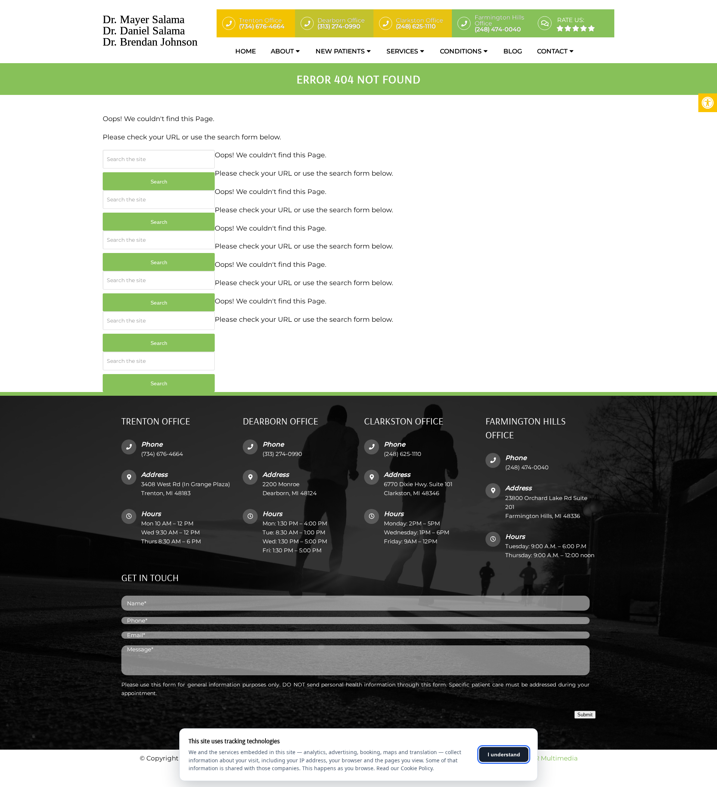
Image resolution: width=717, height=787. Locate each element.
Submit (585, 714)
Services (402, 51)
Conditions (461, 51)
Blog (512, 51)
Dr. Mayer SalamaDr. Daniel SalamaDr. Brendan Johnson (150, 30)
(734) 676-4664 (162, 453)
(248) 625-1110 (402, 453)
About (282, 51)
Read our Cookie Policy (404, 768)
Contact (552, 51)
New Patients (340, 51)
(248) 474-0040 (527, 467)
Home (245, 51)
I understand (504, 754)
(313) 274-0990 (282, 453)
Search (158, 182)
